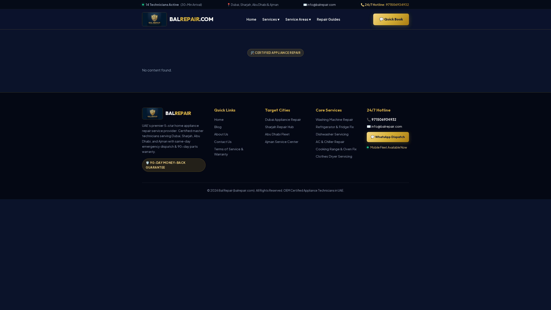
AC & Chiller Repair (330, 142)
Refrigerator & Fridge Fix (335, 127)
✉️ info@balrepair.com (319, 4)
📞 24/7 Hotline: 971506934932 (385, 4)
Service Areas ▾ (298, 19)
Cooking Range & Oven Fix (336, 149)
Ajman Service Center (281, 142)
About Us (221, 134)
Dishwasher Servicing (332, 134)
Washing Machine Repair (334, 119)
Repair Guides (328, 19)
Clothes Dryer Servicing (334, 156)
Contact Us (223, 142)
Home (251, 19)
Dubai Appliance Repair (283, 119)
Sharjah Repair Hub (279, 127)
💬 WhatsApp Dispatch (388, 137)
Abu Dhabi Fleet (277, 134)
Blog (217, 127)
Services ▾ (270, 19)
